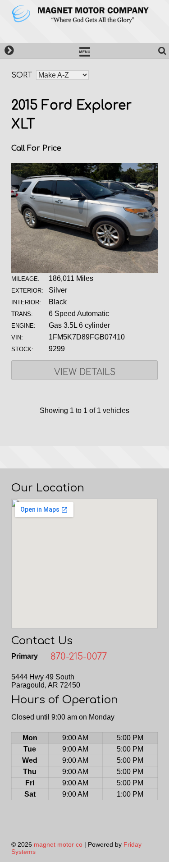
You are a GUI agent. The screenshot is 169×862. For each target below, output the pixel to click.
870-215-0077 (78, 656)
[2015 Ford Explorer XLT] (84, 270)
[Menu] (84, 51)
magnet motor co (58, 844)
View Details (84, 372)
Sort (21, 75)
